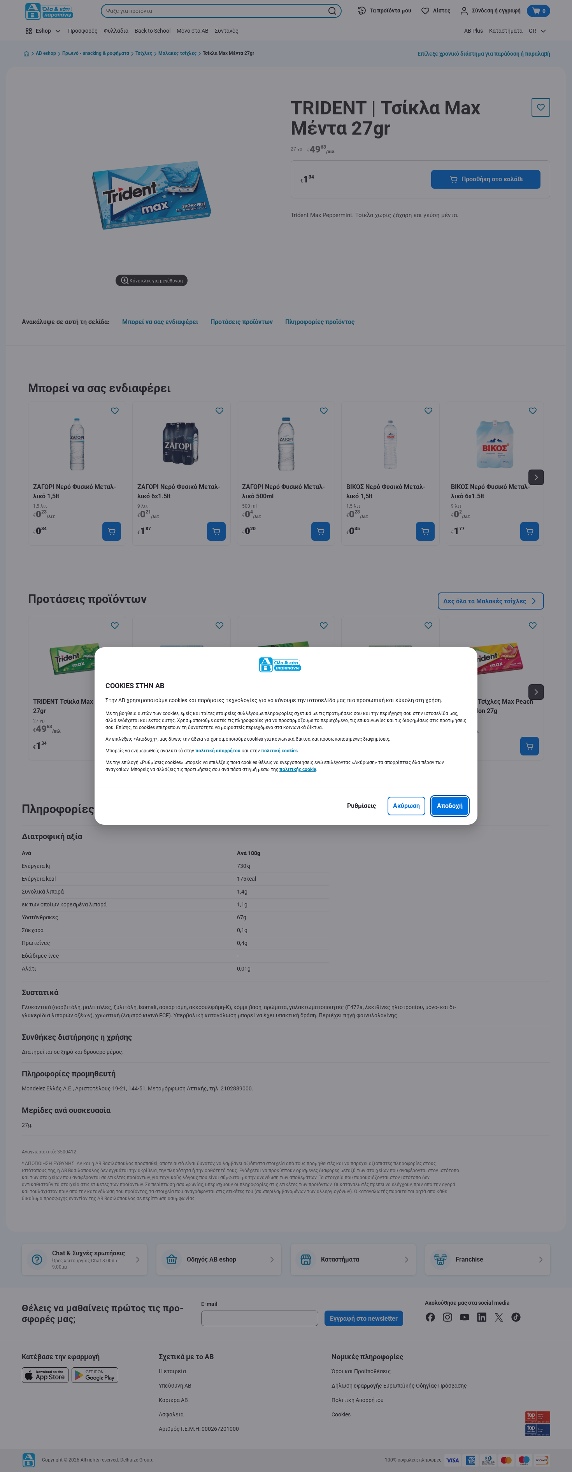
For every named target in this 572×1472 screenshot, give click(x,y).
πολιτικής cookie (297, 769)
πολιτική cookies (279, 751)
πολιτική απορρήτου (217, 751)
